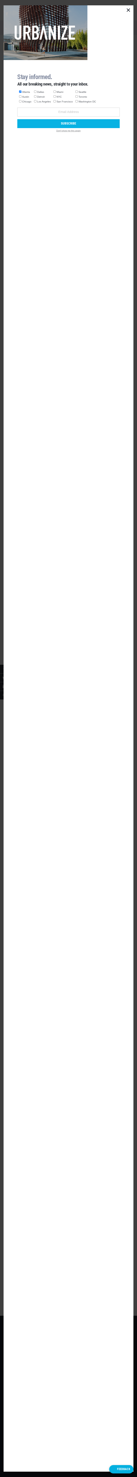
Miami (60, 92)
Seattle (82, 92)
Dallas (40, 92)
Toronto (82, 96)
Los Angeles (44, 101)
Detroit (41, 96)
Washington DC (87, 101)
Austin (25, 96)
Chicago (26, 101)
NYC (59, 96)
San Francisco (65, 101)
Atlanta (26, 92)
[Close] (128, 10)
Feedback (123, 1469)
